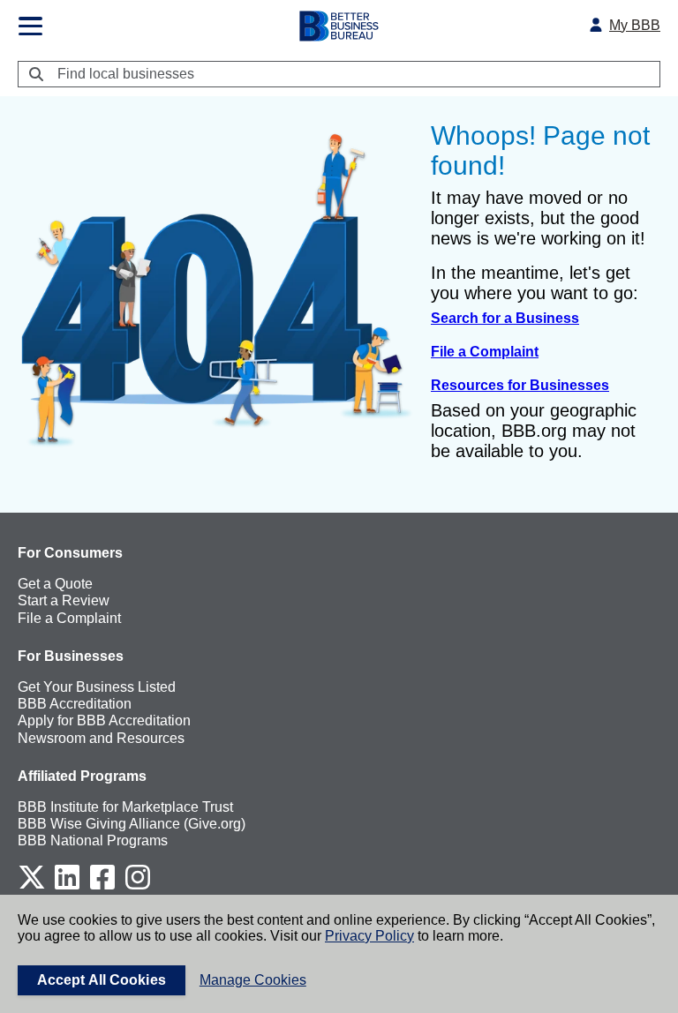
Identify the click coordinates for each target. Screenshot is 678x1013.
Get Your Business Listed (97, 686)
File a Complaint (485, 351)
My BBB (634, 25)
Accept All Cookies (101, 979)
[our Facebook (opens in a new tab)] (102, 886)
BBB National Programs (93, 840)
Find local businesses (125, 73)
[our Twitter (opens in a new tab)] (32, 886)
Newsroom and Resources (101, 738)
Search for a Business (505, 318)
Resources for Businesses (520, 385)
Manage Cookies (253, 979)
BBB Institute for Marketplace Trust (125, 806)
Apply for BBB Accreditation (104, 720)
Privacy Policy (369, 935)
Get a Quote (55, 583)
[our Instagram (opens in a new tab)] (138, 886)
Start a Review (63, 600)
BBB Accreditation (75, 703)
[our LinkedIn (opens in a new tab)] (67, 886)
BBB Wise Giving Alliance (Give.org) (131, 823)
